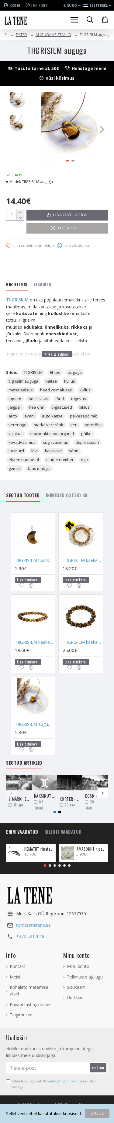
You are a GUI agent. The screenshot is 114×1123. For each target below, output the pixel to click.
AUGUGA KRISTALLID (53, 34)
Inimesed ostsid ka (67, 495)
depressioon (87, 442)
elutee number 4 (24, 459)
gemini (15, 468)
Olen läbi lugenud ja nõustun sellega (54, 1084)
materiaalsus (21, 390)
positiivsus (38, 398)
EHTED (21, 34)
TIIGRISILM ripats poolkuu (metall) (34, 560)
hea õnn (36, 407)
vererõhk (93, 424)
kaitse (51, 381)
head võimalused (56, 390)
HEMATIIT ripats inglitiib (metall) (39, 849)
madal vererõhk (48, 424)
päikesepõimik (83, 416)
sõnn (73, 451)
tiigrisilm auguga (23, 381)
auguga (75, 372)
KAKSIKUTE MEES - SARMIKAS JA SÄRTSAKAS (44, 795)
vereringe (17, 424)
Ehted (55, 372)
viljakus (15, 433)
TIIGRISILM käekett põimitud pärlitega (82, 642)
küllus (69, 381)
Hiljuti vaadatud (63, 832)
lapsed (15, 398)
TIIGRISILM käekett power (82, 560)
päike (86, 433)
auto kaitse (52, 416)
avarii (29, 416)
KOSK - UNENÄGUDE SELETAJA (95, 795)
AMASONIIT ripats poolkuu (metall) (91, 849)
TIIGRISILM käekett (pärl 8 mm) (34, 642)
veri (74, 424)
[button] (39, 129)
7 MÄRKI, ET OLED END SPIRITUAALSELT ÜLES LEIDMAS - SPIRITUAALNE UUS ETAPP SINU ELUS (19, 798)
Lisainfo (43, 284)
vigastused (62, 407)
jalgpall (15, 407)
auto (13, 416)
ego (84, 459)
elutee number (60, 459)
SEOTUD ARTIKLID (24, 763)
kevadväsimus (22, 442)
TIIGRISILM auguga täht (34, 724)
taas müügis (39, 468)
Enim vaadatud (22, 832)
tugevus (78, 398)
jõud (60, 398)
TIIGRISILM (17, 300)
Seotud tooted (23, 495)
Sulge (97, 1113)
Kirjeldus (17, 284)
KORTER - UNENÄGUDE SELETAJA (70, 798)
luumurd (16, 451)
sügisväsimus (55, 442)
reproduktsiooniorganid (52, 433)
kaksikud (53, 451)
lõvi (34, 451)
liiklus (84, 407)
